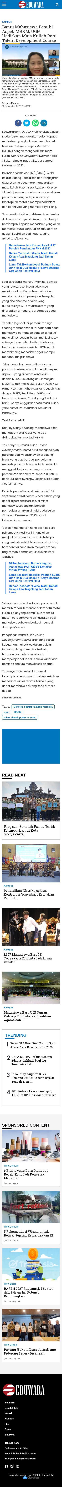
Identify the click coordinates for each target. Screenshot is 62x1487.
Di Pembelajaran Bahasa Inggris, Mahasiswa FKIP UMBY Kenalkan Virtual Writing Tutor (31, 566)
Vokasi (8, 1413)
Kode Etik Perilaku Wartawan (20, 1453)
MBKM (17, 712)
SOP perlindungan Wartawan (20, 1458)
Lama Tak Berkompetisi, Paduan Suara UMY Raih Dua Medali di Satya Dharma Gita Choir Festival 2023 (34, 267)
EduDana (9, 1434)
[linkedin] (44, 123)
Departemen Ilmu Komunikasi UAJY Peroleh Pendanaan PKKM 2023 (32, 247)
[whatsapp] (35, 123)
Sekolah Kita (11, 1408)
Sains (8, 1429)
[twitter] (26, 123)
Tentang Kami (12, 1443)
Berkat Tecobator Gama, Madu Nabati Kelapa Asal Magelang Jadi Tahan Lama (33, 256)
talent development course (19, 717)
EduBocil (10, 1402)
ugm (6, 712)
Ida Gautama (15, 698)
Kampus (7, 21)
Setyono (6, 103)
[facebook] (18, 123)
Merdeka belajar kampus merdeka (33, 706)
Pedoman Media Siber (16, 1448)
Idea (7, 1424)
